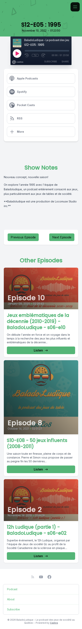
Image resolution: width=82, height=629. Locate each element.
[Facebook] (49, 576)
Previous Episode (23, 237)
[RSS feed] (32, 576)
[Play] (17, 53)
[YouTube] (41, 576)
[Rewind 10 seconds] (27, 55)
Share (65, 61)
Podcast (12, 589)
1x (35, 55)
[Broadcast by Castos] (17, 62)
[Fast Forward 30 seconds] (43, 55)
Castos (54, 622)
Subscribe (50, 61)
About (10, 599)
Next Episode (61, 237)
